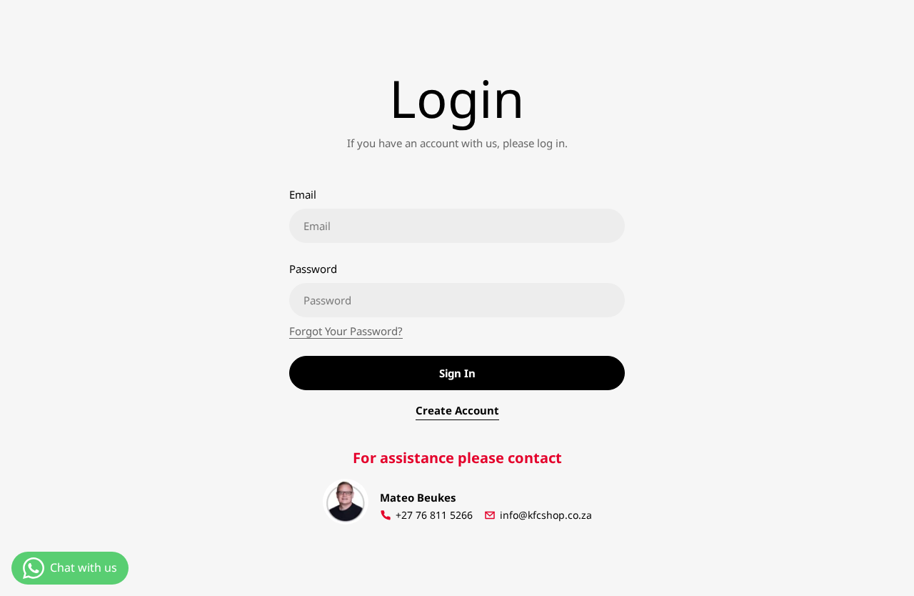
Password (313, 269)
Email (302, 194)
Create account (457, 410)
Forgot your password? (346, 331)
